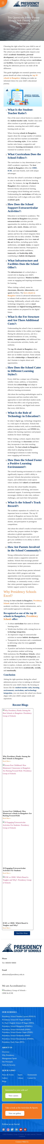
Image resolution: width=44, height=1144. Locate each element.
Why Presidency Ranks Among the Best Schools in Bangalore (16, 757)
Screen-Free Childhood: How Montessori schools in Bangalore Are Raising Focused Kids (17, 813)
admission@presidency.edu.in (13, 974)
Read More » (7, 761)
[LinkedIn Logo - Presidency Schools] (16, 1129)
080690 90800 (10, 963)
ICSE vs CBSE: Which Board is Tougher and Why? (15, 924)
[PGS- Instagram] (8, 1129)
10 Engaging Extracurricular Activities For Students (14, 869)
